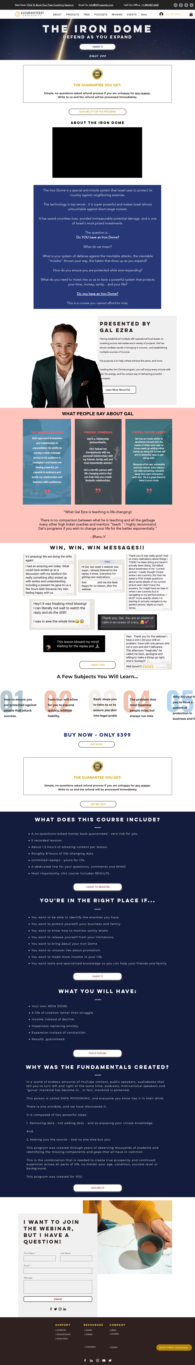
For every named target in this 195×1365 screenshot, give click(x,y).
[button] (138, 634)
